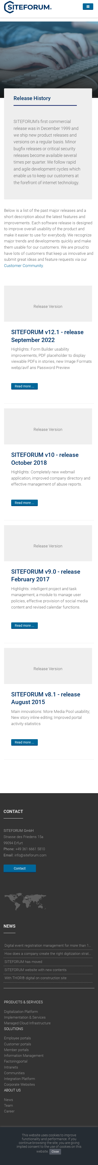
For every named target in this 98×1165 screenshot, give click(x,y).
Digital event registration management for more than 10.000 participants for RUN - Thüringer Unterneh (48, 945)
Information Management (24, 1055)
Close (55, 1151)
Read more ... (24, 386)
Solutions (13, 1029)
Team (8, 1105)
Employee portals (17, 1038)
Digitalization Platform (21, 1012)
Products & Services (23, 1002)
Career (9, 1111)
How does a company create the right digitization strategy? (48, 953)
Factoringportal (15, 1061)
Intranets (11, 1067)
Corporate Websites (19, 1084)
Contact (20, 868)
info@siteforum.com (30, 855)
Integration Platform (19, 1079)
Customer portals (17, 1044)
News (8, 1100)
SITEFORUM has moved (23, 962)
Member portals (16, 1050)
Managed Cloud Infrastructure (27, 1023)
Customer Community (23, 265)
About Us (12, 1090)
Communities (14, 1073)
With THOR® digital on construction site (36, 978)
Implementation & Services (25, 1017)
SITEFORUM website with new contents (36, 970)
